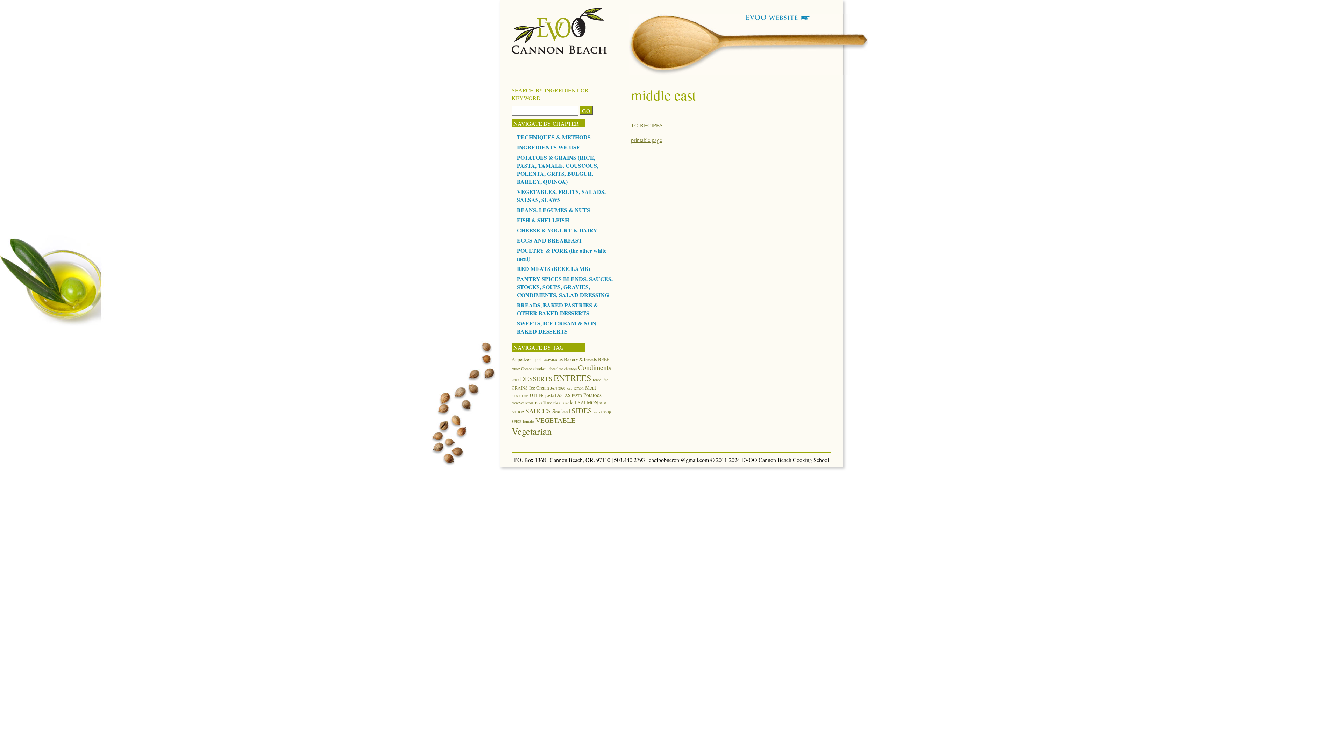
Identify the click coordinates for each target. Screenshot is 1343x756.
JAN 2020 (557, 388)
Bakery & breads (580, 359)
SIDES (581, 410)
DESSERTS (536, 378)
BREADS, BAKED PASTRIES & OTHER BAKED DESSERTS (557, 309)
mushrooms (520, 395)
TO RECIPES (647, 125)
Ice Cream (539, 388)
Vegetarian (532, 431)
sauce (518, 411)
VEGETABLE (555, 420)
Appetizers (522, 359)
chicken (540, 368)
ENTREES (572, 378)
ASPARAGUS (553, 360)
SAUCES (538, 410)
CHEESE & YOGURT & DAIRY (557, 230)
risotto (558, 402)
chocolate (556, 368)
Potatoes (592, 394)
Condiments (594, 367)
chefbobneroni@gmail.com (679, 459)
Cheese (526, 368)
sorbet (598, 412)
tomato (528, 421)
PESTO (577, 395)
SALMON (588, 402)
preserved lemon (523, 403)
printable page (646, 140)
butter (516, 368)
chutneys (570, 368)
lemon (579, 388)
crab (515, 379)
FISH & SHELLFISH (543, 220)
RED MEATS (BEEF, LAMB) (553, 269)
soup (607, 411)
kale (569, 388)
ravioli (540, 402)
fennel (597, 379)
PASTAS (562, 395)
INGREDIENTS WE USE (548, 147)
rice (549, 403)
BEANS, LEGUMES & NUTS (553, 210)
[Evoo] (559, 51)
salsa (603, 402)
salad (570, 402)
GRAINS (520, 388)
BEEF (603, 359)
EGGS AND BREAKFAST (549, 240)
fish (606, 380)
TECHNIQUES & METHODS (554, 137)
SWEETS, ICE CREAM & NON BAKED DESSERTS (556, 327)
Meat (590, 387)
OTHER (537, 395)
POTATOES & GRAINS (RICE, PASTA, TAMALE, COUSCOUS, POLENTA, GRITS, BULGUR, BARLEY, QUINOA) (557, 169)
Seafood (561, 411)
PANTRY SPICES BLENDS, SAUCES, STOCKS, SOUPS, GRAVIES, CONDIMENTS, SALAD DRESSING (565, 287)
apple (538, 359)
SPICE (516, 421)
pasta (549, 395)
